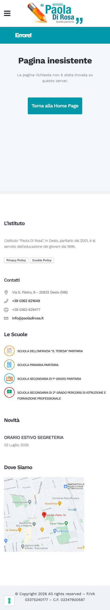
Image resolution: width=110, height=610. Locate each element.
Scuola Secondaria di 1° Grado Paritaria (49, 379)
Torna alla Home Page (55, 106)
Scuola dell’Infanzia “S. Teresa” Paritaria (50, 351)
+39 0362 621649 (26, 301)
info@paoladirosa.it (28, 318)
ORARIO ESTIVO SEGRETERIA (33, 437)
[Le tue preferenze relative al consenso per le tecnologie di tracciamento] (9, 601)
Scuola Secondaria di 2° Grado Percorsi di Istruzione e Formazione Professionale (61, 395)
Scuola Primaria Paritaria (37, 365)
